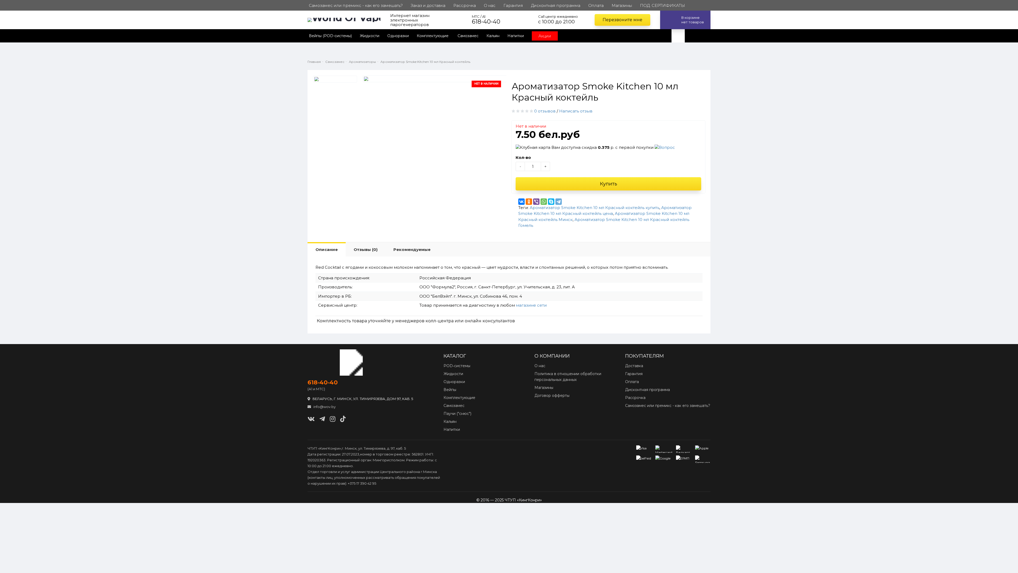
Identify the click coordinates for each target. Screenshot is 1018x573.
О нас (539, 365)
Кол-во (523, 157)
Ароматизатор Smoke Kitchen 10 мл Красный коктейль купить (594, 207)
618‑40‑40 (323, 382)
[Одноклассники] (529, 201)
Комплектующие (433, 35)
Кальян (492, 35)
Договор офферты (551, 395)
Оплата (632, 381)
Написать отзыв (576, 111)
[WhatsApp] (544, 201)
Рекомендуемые (412, 249)
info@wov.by (324, 407)
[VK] (311, 419)
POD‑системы (457, 365)
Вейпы (450, 389)
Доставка (634, 365)
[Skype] (551, 201)
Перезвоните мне (622, 19)
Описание (326, 249)
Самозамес (468, 35)
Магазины (543, 387)
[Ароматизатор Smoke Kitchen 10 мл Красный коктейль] (335, 79)
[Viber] (536, 201)
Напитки (515, 35)
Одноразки (398, 35)
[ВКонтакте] (521, 201)
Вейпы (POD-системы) (330, 35)
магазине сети (531, 305)
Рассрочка (635, 397)
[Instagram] (332, 419)
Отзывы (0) (366, 249)
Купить (608, 184)
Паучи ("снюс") (457, 413)
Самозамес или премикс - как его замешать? (667, 405)
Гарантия (634, 373)
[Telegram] (558, 201)
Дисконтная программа (647, 389)
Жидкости (369, 35)
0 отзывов (545, 111)
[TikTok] (343, 419)
